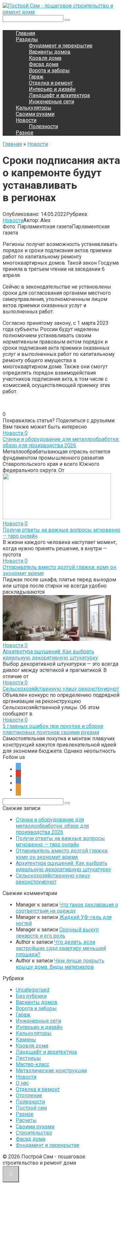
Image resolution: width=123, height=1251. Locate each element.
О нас (22, 1083)
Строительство (34, 1133)
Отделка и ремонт (51, 83)
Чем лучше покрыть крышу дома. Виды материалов (60, 964)
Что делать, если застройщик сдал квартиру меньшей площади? (61, 948)
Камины (26, 1039)
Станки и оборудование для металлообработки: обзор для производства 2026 (61, 442)
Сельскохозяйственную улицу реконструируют (61, 689)
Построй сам (31, 1108)
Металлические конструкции (51, 1070)
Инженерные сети (51, 101)
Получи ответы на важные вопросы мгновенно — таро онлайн (60, 841)
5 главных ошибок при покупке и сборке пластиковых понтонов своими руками (53, 729)
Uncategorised (32, 990)
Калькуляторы (33, 108)
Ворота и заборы (49, 70)
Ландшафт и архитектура (59, 95)
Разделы (27, 39)
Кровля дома (45, 58)
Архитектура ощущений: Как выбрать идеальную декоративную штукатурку (50, 654)
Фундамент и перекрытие (60, 46)
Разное (24, 133)
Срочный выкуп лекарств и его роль (57, 932)
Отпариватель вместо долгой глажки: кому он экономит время (62, 854)
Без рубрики (31, 996)
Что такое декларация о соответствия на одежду (67, 908)
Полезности (43, 126)
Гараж (36, 77)
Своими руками (35, 114)
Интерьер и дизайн (52, 89)
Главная (25, 33)
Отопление (29, 1095)
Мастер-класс (32, 1064)
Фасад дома (43, 64)
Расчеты (26, 1120)
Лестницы (28, 1058)
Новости (26, 120)
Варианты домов (50, 52)
